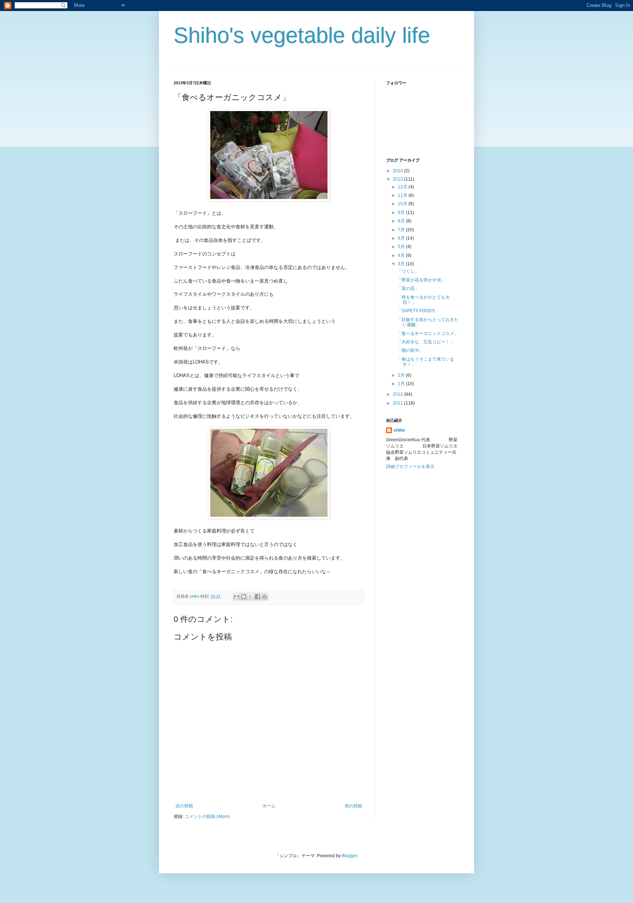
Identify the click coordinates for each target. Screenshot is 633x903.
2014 (398, 170)
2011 (398, 403)
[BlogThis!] (243, 596)
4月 (402, 255)
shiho (399, 430)
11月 (403, 195)
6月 (402, 238)
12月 (403, 186)
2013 (398, 179)
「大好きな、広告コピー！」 (425, 341)
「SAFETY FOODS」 (418, 310)
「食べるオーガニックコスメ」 (428, 333)
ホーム (268, 805)
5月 (402, 246)
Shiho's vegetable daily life (302, 35)
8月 (402, 221)
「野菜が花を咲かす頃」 (421, 280)
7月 (402, 229)
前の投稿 (353, 805)
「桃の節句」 (410, 350)
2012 (398, 394)
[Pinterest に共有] (264, 596)
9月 (402, 212)
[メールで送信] (236, 596)
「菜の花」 (408, 288)
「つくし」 (408, 271)
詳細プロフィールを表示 (410, 466)
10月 (403, 203)
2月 (402, 375)
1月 (402, 383)
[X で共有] (250, 596)
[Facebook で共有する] (257, 596)
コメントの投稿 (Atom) (207, 816)
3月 (402, 263)
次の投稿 (184, 805)
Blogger (349, 855)
